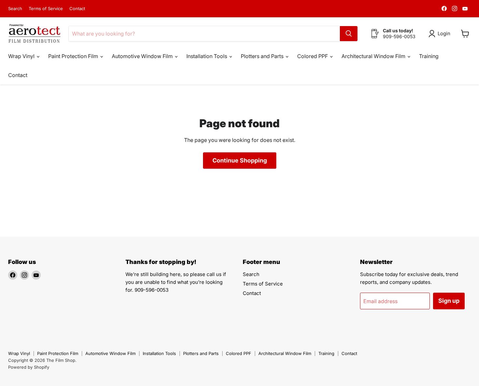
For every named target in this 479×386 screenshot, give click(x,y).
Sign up (448, 300)
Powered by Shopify (28, 367)
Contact (77, 8)
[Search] (348, 33)
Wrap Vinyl (22, 56)
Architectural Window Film (374, 56)
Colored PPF (313, 56)
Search (15, 8)
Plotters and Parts (263, 56)
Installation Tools (207, 56)
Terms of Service (46, 8)
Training (429, 56)
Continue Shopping (239, 160)
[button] (440, 34)
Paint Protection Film (73, 56)
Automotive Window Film (143, 56)
